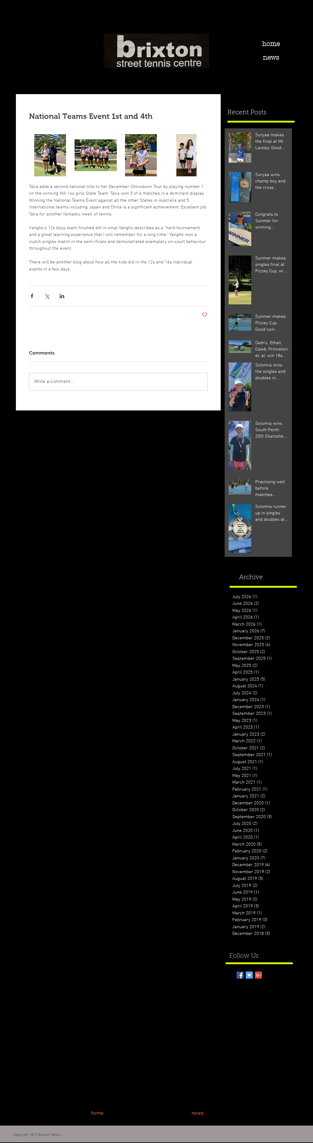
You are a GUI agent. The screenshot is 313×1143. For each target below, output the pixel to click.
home (271, 43)
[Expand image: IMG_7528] (96, 155)
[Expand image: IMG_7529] (141, 155)
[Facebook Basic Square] (240, 975)
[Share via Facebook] (32, 296)
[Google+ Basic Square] (258, 975)
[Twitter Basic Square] (249, 975)
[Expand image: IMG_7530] (50, 155)
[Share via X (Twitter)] (47, 296)
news (271, 57)
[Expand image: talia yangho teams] (186, 155)
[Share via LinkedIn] (62, 296)
